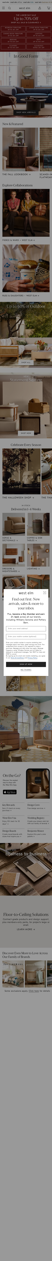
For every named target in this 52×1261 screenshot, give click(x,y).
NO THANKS (26, 670)
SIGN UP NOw (26, 664)
